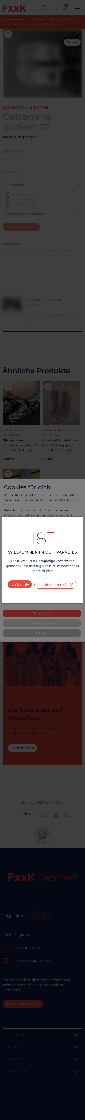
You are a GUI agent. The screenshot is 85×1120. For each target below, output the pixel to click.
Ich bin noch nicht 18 (55, 585)
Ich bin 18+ (20, 584)
